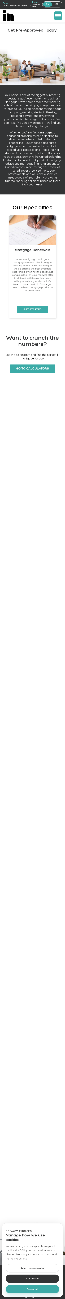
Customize (32, 1279)
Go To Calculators (32, 368)
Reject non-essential (33, 1268)
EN (47, 4)
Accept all (32, 1289)
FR (57, 4)
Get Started (33, 309)
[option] (32, 266)
